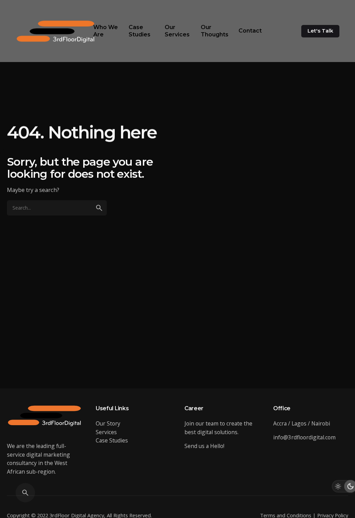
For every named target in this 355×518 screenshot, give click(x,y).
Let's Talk (320, 31)
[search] (99, 208)
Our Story (108, 423)
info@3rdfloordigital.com (304, 437)
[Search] (25, 492)
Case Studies (112, 440)
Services (106, 432)
